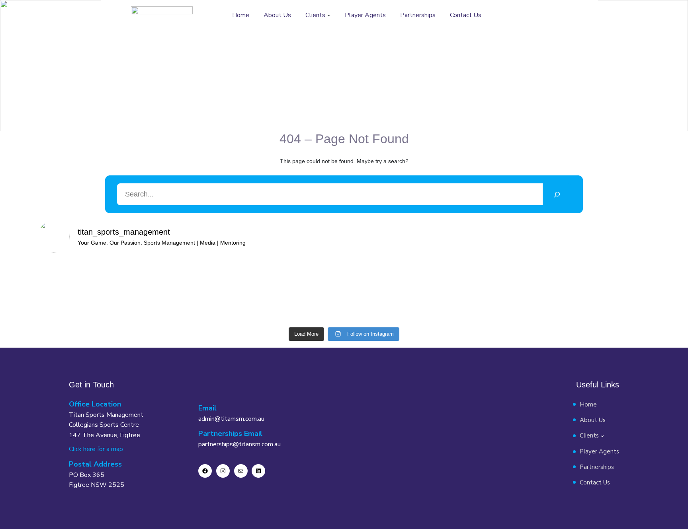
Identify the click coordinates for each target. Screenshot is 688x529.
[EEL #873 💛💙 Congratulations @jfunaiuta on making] (305, 291)
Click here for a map (96, 449)
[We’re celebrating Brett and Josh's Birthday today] (228, 286)
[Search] (557, 194)
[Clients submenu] (329, 16)
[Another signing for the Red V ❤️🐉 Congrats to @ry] (536, 291)
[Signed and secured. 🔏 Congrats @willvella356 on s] (613, 286)
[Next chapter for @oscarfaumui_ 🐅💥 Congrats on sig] (459, 291)
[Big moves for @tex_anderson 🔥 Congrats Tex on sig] (151, 291)
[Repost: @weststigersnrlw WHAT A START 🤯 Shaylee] (74, 286)
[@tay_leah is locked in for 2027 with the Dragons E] (382, 286)
